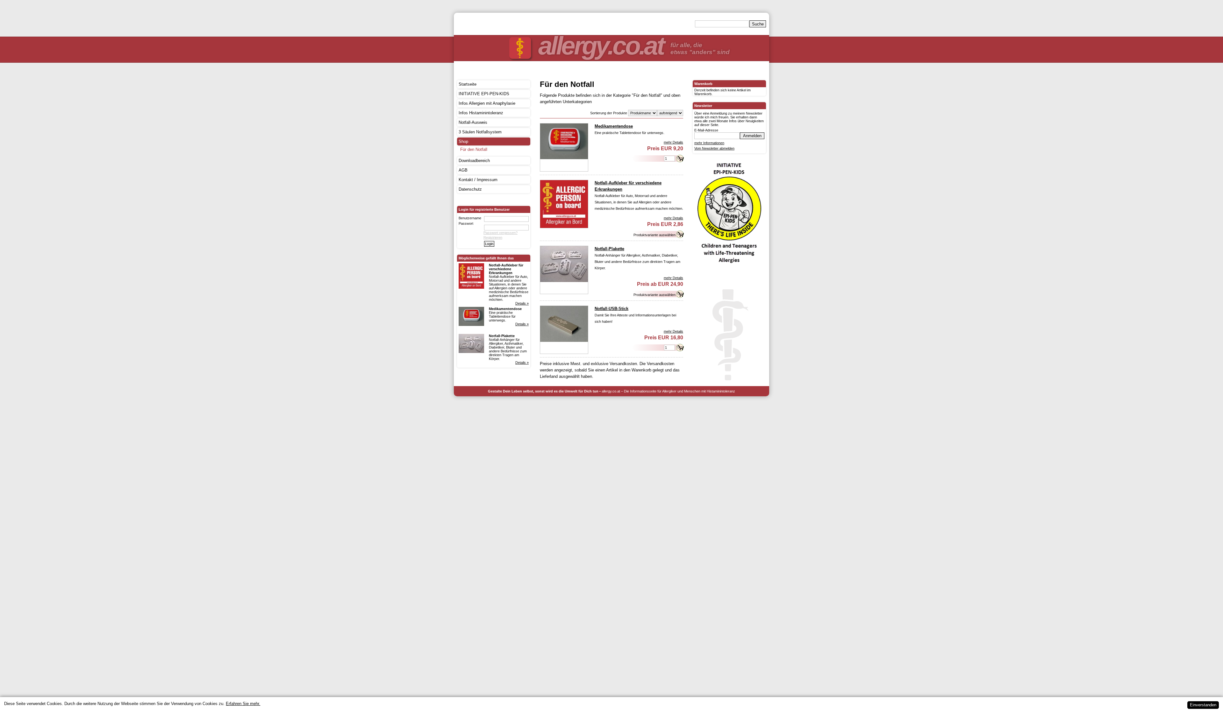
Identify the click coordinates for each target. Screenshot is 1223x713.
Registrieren (492, 237)
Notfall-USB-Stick (611, 308)
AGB (463, 170)
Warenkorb (703, 84)
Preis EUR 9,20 (665, 148)
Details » (522, 303)
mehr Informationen (709, 143)
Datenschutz (470, 189)
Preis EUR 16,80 (663, 337)
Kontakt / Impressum (478, 179)
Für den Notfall (473, 149)
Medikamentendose (505, 309)
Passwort (466, 223)
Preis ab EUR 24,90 (660, 284)
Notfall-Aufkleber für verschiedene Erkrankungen (506, 269)
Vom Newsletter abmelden (714, 148)
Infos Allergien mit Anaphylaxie (487, 103)
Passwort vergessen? (500, 233)
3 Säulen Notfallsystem (480, 132)
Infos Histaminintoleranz (481, 112)
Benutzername (470, 218)
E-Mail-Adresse (706, 130)
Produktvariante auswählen (654, 235)
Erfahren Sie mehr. (243, 703)
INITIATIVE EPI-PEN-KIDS (484, 93)
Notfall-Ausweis (473, 122)
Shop (463, 141)
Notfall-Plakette (502, 336)
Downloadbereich (474, 160)
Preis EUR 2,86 (665, 224)
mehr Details (673, 142)
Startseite (467, 84)
